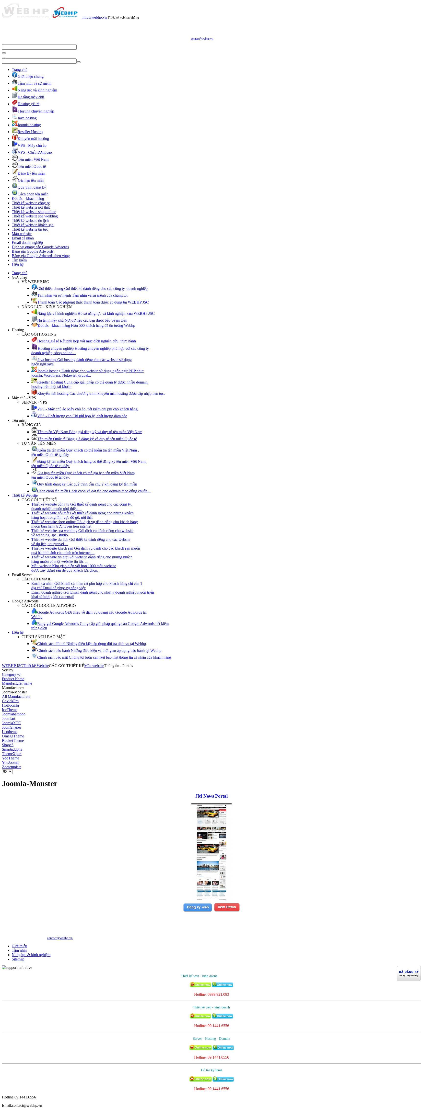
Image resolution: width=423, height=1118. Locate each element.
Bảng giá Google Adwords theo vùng (41, 256)
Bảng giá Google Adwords (32, 251)
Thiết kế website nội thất (31, 207)
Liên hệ (18, 264)
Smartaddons (12, 749)
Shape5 (7, 745)
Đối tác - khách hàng (28, 198)
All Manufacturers (16, 696)
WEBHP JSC (12, 666)
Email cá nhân (23, 238)
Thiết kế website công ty (31, 203)
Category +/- (12, 674)
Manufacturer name (17, 683)
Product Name (13, 679)
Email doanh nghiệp (27, 242)
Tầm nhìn (19, 950)
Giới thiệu (19, 946)
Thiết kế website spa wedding (35, 216)
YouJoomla (10, 762)
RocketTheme (13, 740)
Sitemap (18, 959)
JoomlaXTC (11, 723)
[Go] (4, 53)
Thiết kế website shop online (34, 212)
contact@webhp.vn (202, 38)
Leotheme (9, 732)
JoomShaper (11, 727)
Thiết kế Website (25, 495)
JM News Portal (211, 796)
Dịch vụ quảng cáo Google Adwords (40, 247)
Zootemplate (11, 767)
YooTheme (10, 758)
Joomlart (8, 718)
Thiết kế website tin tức (30, 229)
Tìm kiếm (19, 260)
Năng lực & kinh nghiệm (31, 955)
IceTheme (9, 710)
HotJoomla (10, 705)
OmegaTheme (13, 736)
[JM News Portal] (211, 900)
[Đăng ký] (197, 911)
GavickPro (10, 701)
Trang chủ (19, 70)
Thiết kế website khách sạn (33, 225)
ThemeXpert (12, 754)
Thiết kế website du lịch (30, 220)
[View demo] (226, 911)
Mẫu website (22, 234)
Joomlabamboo (13, 714)
